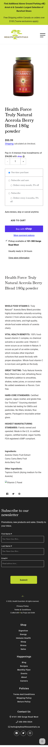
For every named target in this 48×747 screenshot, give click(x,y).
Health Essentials (18, 601)
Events (24, 673)
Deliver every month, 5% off (26, 185)
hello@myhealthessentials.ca (25, 727)
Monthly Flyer (24, 669)
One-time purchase (20, 172)
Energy (23, 634)
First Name (6, 534)
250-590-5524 (25, 722)
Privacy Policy (23, 606)
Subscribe (16, 193)
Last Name (6, 546)
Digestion (23, 630)
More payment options (24, 235)
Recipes (24, 666)
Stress (23, 645)
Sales (23, 649)
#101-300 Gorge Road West (25, 717)
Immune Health (23, 638)
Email (4, 558)
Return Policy (24, 701)
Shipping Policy (24, 698)
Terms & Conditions (22, 610)
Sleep (23, 641)
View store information (18, 258)
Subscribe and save (20, 180)
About (24, 677)
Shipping (9, 144)
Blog (24, 662)
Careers (24, 681)
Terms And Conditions (24, 694)
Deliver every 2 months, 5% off (24, 200)
